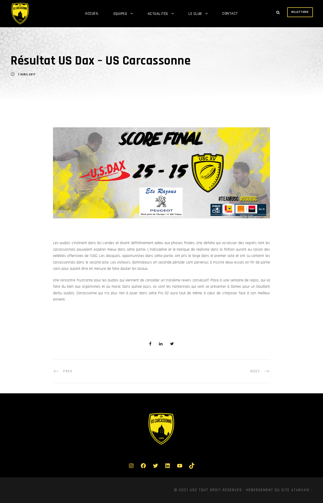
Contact (230, 13)
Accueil (92, 13)
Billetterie (300, 12)
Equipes (120, 13)
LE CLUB (195, 13)
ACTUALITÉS (158, 13)
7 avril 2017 (27, 74)
